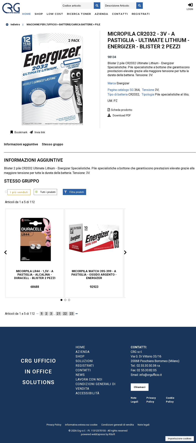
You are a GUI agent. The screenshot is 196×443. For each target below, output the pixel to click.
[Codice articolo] (96, 5)
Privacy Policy (54, 424)
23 (71, 313)
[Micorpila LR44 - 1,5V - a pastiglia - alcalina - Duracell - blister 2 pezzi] (34, 239)
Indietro (15, 24)
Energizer (123, 83)
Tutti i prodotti (48, 192)
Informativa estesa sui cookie (81, 424)
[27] (16, 192)
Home (26, 13)
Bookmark (20, 132)
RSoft (112, 434)
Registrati (141, 13)
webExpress (98, 434)
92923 (94, 287)
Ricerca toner (79, 13)
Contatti (120, 13)
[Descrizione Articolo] (138, 5)
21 (58, 313)
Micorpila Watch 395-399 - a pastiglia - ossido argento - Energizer (94, 274)
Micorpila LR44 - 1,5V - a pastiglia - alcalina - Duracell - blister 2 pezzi (34, 274)
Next (122, 253)
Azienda (101, 13)
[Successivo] (76, 313)
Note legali (143, 424)
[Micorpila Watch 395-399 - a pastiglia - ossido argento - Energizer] (94, 239)
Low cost (55, 13)
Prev (8, 253)
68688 (34, 287)
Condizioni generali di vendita (117, 424)
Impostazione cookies (179, 438)
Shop (39, 13)
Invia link (39, 132)
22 (65, 313)
